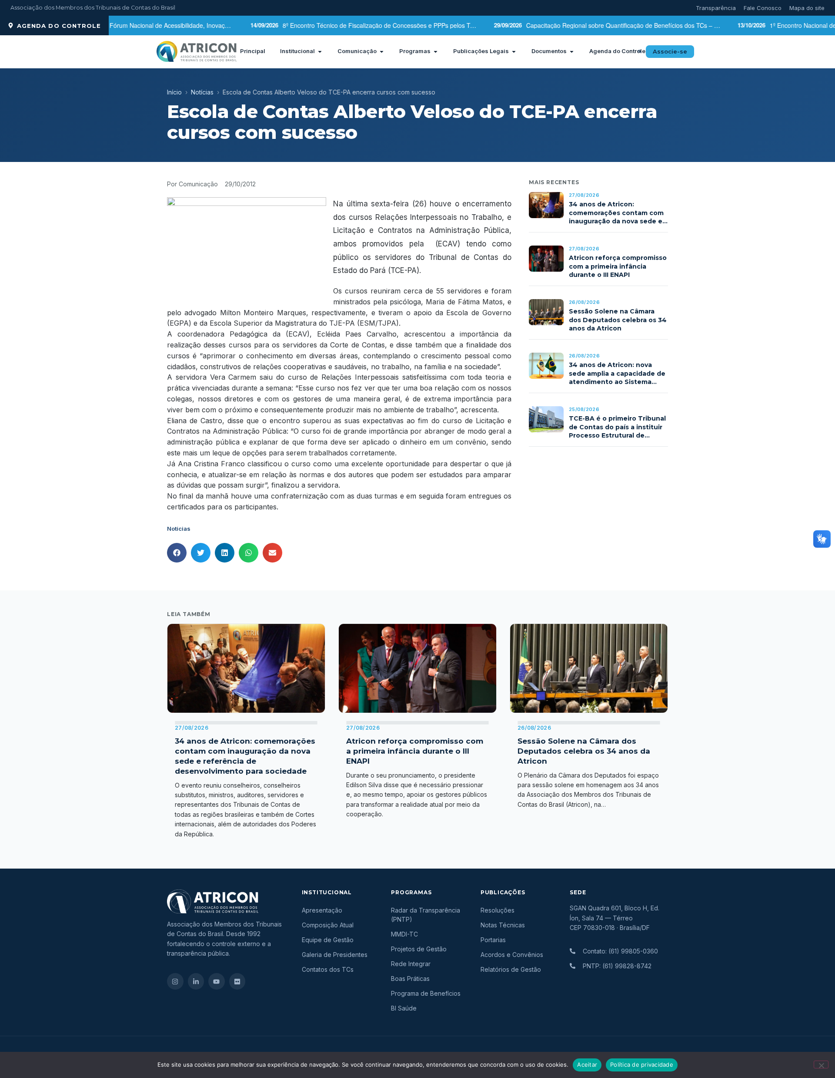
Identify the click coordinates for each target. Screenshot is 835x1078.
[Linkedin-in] (196, 981)
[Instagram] (175, 981)
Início (174, 92)
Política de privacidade (641, 1064)
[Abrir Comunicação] (381, 51)
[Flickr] (237, 981)
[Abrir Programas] (435, 51)
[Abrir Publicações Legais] (514, 51)
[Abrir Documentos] (571, 51)
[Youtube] (216, 981)
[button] (639, 51)
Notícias (202, 92)
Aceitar (587, 1064)
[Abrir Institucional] (320, 51)
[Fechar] (821, 1064)
